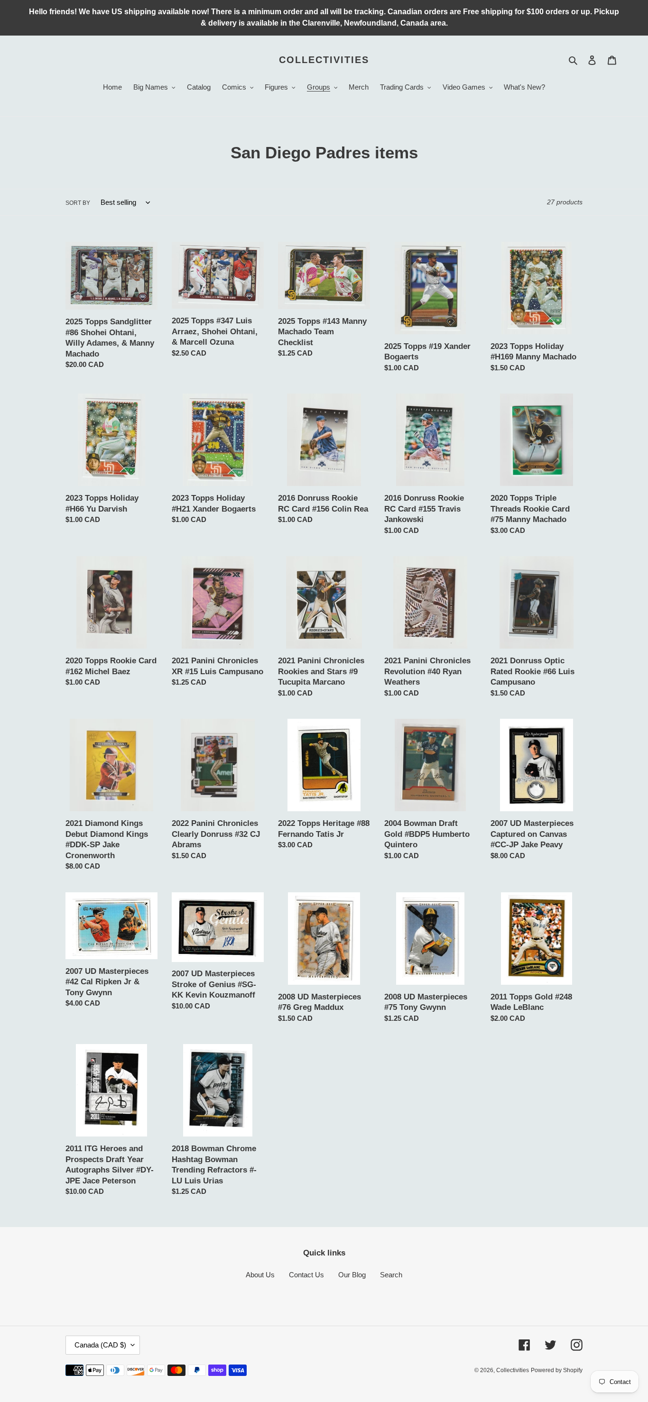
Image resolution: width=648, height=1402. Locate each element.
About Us (260, 1275)
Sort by (77, 203)
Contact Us (306, 1275)
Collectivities (324, 60)
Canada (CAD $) (100, 1345)
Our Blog (352, 1275)
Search (391, 1275)
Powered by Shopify (557, 1370)
